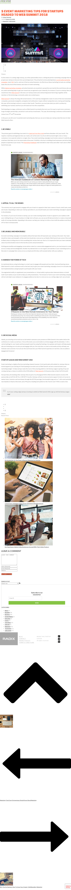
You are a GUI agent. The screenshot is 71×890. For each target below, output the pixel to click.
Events (7, 620)
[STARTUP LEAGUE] (5, 3)
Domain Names (9, 616)
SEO (13, 82)
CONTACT (22, 638)
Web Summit (15, 92)
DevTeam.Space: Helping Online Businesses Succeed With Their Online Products (27, 547)
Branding (7, 612)
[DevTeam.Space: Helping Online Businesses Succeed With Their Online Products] (29, 545)
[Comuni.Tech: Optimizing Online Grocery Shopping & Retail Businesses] (29, 501)
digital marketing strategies (13, 88)
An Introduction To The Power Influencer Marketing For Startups (22, 460)
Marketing (5, 21)
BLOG (21, 636)
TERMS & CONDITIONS (26, 642)
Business (7, 614)
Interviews (8, 622)
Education (7, 618)
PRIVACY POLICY (24, 640)
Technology (8, 628)
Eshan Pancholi (7, 17)
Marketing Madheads (30, 142)
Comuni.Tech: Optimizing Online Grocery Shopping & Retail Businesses (24, 503)
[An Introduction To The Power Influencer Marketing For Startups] (29, 458)
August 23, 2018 (10, 19)
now (8, 394)
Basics (6, 610)
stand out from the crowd (36, 133)
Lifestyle (7, 624)
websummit (12, 21)
